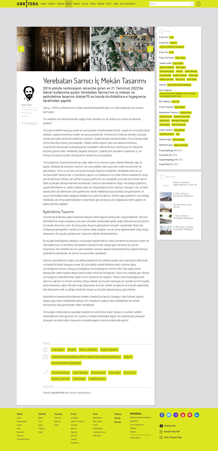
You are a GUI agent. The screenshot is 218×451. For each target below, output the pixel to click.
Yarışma (60, 4)
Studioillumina (185, 113)
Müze (171, 52)
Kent (18, 429)
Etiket (109, 4)
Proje (68, 4)
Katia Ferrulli (164, 121)
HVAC (95, 425)
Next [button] (150, 49)
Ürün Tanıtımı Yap (173, 437)
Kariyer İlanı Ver (172, 431)
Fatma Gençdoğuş (60, 372)
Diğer (40, 432)
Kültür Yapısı (180, 58)
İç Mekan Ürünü (99, 432)
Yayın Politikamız (137, 425)
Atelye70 (128, 357)
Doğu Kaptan (58, 349)
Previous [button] (21, 49)
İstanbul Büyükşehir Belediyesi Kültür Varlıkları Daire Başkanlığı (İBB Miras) (86, 357)
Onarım (74, 436)
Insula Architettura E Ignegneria (66, 363)
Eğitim (41, 418)
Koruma (74, 425)
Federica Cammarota (182, 117)
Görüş (93, 4)
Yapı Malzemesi (23, 439)
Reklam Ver (170, 426)
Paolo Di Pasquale (179, 125)
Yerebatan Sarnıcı (97, 379)
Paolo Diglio (114, 372)
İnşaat (19, 425)
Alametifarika (179, 130)
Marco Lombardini (88, 349)
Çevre (19, 418)
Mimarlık (20, 432)
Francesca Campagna (179, 121)
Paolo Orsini (130, 372)
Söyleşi (84, 4)
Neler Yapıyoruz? (128, 4)
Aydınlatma (97, 418)
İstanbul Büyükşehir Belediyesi (179, 85)
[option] (54, 49)
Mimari (74, 429)
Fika (177, 134)
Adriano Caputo (166, 117)
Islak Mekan (98, 429)
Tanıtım (76, 4)
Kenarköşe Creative (167, 134)
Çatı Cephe (97, 421)
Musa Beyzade (98, 372)
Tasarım (20, 436)
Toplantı (41, 429)
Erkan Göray (191, 79)
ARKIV (115, 4)
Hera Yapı (175, 102)
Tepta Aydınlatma (181, 145)
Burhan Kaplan (178, 140)
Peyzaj (73, 439)
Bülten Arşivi (135, 438)
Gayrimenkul (22, 421)
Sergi (40, 425)
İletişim (133, 432)
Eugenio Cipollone (109, 349)
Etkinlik (51, 4)
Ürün (95, 414)
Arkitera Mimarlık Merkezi (140, 418)
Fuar (40, 421)
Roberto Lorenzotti (60, 379)
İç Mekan (74, 418)
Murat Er (72, 349)
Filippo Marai (165, 125)
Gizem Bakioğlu (80, 372)
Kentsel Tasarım (77, 421)
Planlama (75, 443)
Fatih (172, 37)
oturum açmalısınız (80, 392)
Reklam (133, 428)
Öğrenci (57, 421)
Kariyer (100, 4)
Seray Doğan (79, 379)
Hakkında (134, 421)
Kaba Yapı (97, 436)
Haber (43, 4)
